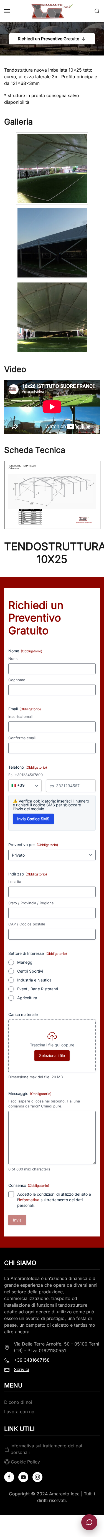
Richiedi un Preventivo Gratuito (48, 38)
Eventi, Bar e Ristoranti (37, 988)
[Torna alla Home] (52, 11)
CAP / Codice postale (26, 924)
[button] (7, 11)
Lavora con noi (19, 1411)
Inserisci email (20, 716)
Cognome (16, 680)
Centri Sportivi (30, 971)
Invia (17, 1220)
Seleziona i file (52, 1055)
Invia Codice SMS (33, 818)
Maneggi (25, 962)
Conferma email (21, 738)
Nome (13, 658)
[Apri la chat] (89, 1522)
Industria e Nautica (34, 980)
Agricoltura (27, 997)
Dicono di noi (18, 1402)
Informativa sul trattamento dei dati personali (47, 1449)
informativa (29, 1199)
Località (14, 881)
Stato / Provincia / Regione (31, 903)
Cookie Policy (25, 1462)
